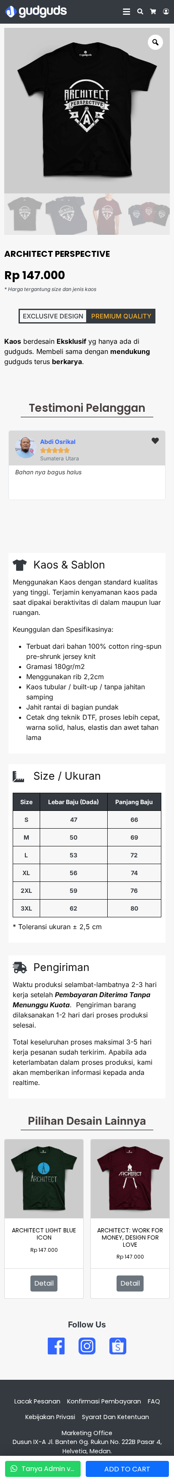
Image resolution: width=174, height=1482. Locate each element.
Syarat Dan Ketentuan (115, 1417)
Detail (44, 1283)
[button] (53, 316)
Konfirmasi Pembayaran (104, 1401)
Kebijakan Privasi (50, 1417)
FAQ (154, 1401)
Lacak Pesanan (37, 1401)
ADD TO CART (127, 1469)
